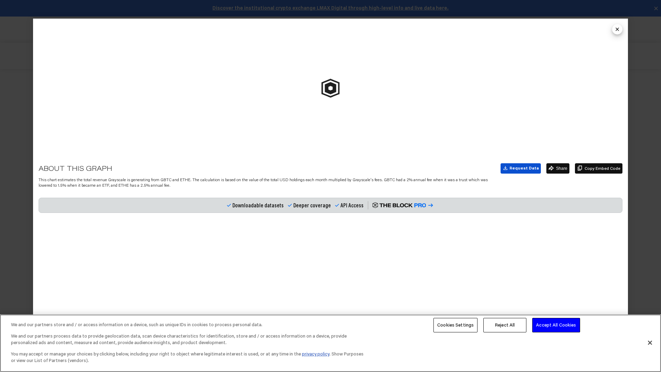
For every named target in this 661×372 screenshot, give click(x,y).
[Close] (650, 342)
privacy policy (315, 353)
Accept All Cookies (556, 325)
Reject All (505, 325)
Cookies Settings (455, 325)
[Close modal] (617, 29)
